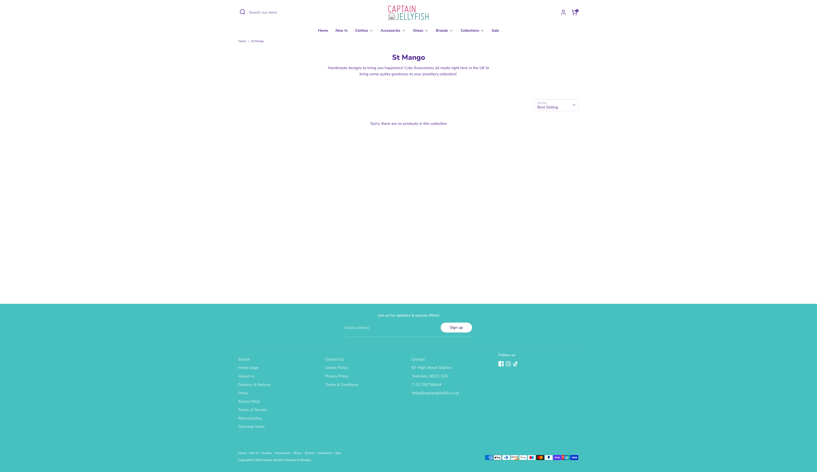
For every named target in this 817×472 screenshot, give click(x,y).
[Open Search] (242, 12)
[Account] (563, 12)
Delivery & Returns (254, 384)
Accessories (391, 30)
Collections (470, 30)
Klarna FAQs (249, 401)
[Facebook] (501, 363)
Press (243, 392)
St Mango (257, 41)
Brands (442, 30)
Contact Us (334, 359)
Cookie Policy (336, 367)
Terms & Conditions (342, 384)
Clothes (362, 30)
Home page (248, 367)
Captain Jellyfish (272, 460)
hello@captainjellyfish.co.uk (435, 392)
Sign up (456, 327)
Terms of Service (252, 409)
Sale (495, 30)
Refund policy (250, 418)
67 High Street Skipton (431, 367)
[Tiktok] (515, 363)
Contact (418, 359)
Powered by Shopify (298, 460)
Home (323, 30)
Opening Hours (251, 426)
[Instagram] (508, 363)
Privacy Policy (336, 376)
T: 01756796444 (426, 384)
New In (342, 30)
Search (244, 359)
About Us (246, 376)
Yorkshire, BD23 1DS (430, 376)
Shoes (418, 30)
